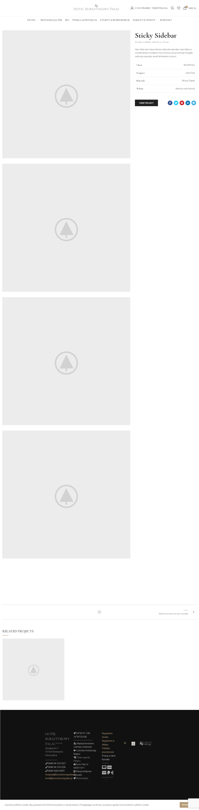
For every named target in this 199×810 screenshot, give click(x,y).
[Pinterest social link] (182, 103)
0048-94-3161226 (57, 767)
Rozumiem (187, 805)
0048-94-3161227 (57, 763)
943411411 (79, 768)
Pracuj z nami (108, 756)
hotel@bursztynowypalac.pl (58, 778)
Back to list (100, 612)
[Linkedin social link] (187, 103)
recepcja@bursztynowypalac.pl (60, 774)
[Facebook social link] (170, 103)
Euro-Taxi (81, 764)
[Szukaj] (172, 8)
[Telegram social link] (193, 103)
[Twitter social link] (176, 103)
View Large (62, 641)
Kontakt (106, 759)
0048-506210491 (56, 771)
